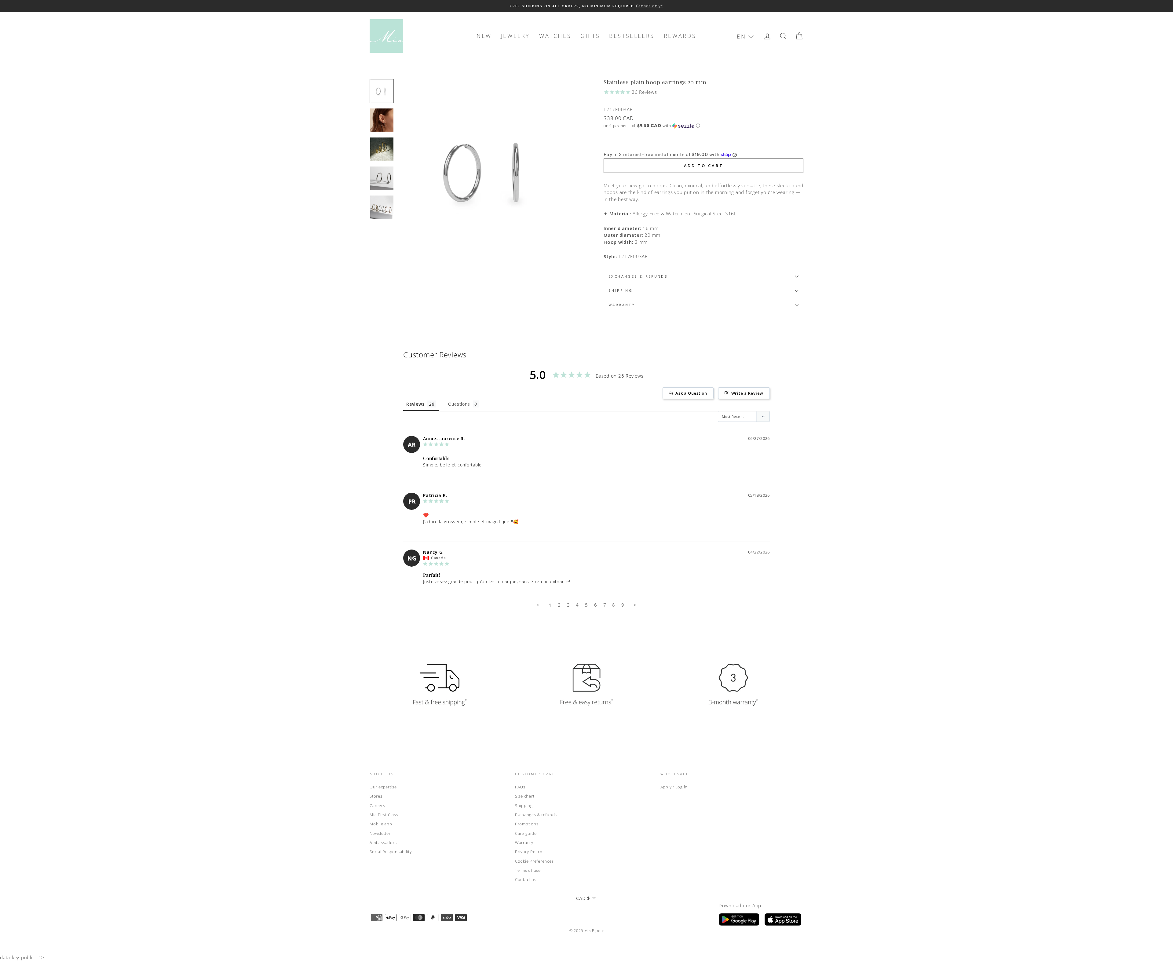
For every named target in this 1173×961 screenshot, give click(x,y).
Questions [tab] (459, 404)
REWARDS (680, 35)
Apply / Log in (674, 787)
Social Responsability (391, 851)
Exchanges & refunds (536, 814)
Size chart (525, 796)
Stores (376, 796)
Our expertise (383, 787)
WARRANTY (621, 304)
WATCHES (555, 35)
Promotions (527, 824)
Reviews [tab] (415, 404)
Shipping (524, 805)
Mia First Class (384, 814)
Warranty (524, 842)
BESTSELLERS (632, 35)
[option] (586, 6)
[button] (745, 36)
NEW (484, 35)
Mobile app (381, 824)
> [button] (635, 605)
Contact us (525, 879)
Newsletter (380, 833)
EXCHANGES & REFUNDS (638, 276)
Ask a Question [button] (691, 393)
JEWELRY (515, 35)
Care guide (526, 833)
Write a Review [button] (747, 393)
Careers (377, 805)
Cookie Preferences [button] (534, 861)
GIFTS (590, 35)
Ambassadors (383, 842)
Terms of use (528, 870)
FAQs (520, 787)
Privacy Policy (528, 851)
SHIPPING (620, 290)
